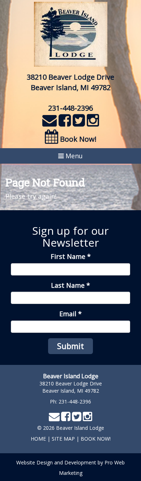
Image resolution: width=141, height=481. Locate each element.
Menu (73, 155)
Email (70, 313)
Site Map (63, 438)
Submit (70, 345)
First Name (71, 256)
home (38, 438)
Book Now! (77, 139)
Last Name (70, 285)
